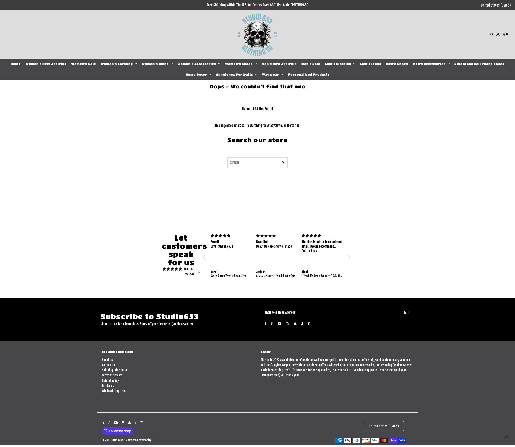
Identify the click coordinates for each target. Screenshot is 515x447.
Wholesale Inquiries (114, 391)
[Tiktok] (302, 324)
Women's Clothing (117, 64)
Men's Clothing (338, 64)
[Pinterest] (272, 324)
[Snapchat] (295, 324)
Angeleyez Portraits (234, 74)
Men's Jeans (370, 64)
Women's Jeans (155, 64)
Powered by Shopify (139, 440)
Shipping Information (115, 370)
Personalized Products (309, 74)
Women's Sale (83, 64)
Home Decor (196, 74)
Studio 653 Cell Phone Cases (479, 64)
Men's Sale (310, 64)
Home (16, 64)
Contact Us (108, 365)
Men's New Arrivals (279, 64)
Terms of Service (112, 375)
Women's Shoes (239, 64)
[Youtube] (280, 324)
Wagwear (270, 74)
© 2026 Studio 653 (114, 440)
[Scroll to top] (506, 436)
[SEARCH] (492, 34)
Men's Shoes (397, 64)
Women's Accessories (196, 64)
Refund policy (110, 381)
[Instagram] (287, 324)
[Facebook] (265, 324)
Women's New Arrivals (46, 64)
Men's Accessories (429, 64)
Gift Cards (108, 386)
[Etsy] (309, 324)
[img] (172, 269)
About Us (107, 360)
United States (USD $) (496, 5)
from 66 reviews (189, 271)
